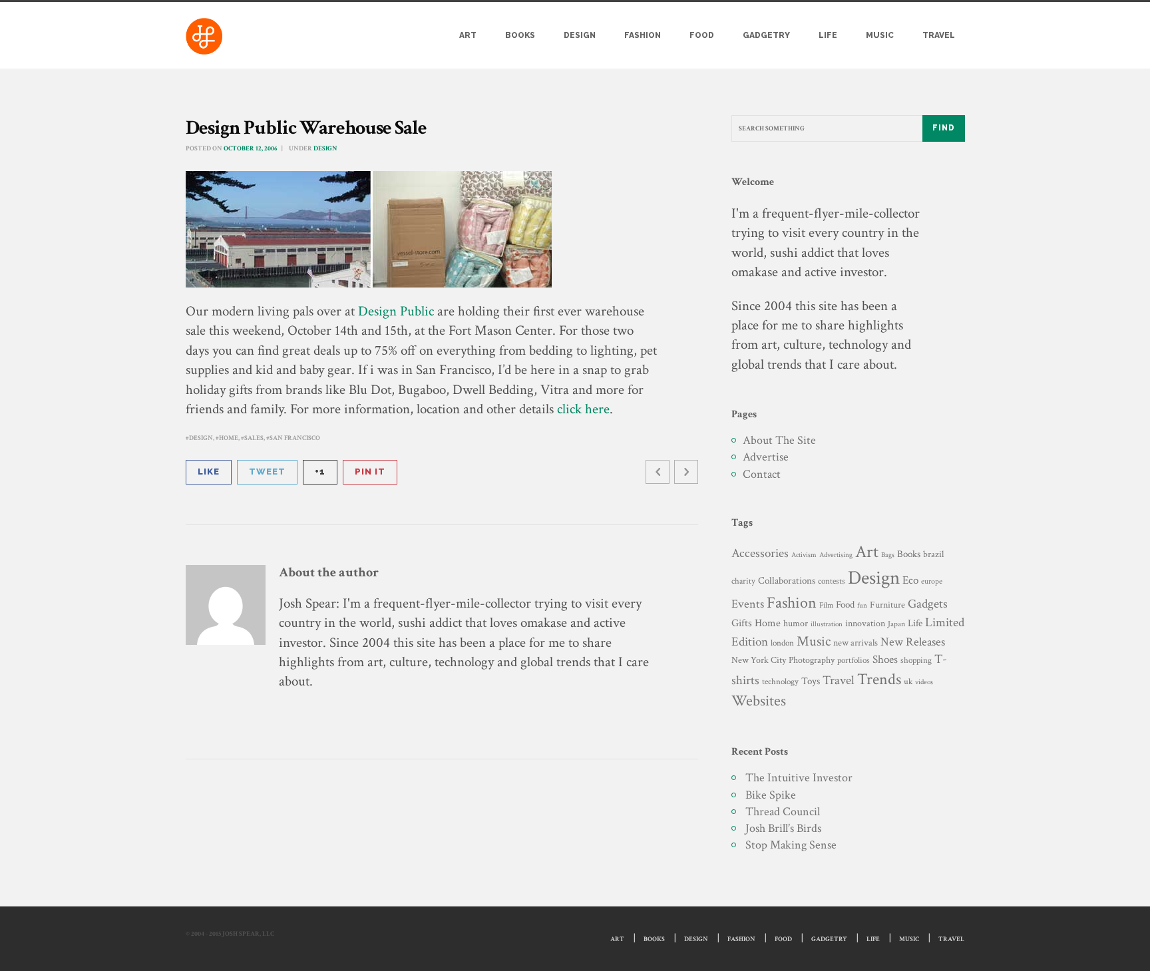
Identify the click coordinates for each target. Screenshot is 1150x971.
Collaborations (786, 580)
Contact (762, 474)
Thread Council (782, 811)
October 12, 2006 (251, 148)
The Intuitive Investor (799, 777)
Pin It (370, 472)
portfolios (853, 660)
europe (931, 581)
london (782, 643)
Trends (879, 679)
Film (826, 605)
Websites (758, 701)
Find (943, 127)
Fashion (642, 35)
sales (254, 438)
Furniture (887, 604)
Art (468, 35)
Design (580, 35)
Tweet (267, 472)
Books (520, 35)
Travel (938, 35)
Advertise (766, 457)
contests (831, 581)
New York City (758, 660)
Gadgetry (766, 35)
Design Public (396, 311)
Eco (910, 580)
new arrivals (855, 643)
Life (828, 35)
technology (780, 681)
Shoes (885, 659)
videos (924, 682)
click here (583, 409)
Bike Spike (770, 795)
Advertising (836, 555)
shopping (916, 660)
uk (908, 681)
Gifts (741, 623)
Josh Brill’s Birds (783, 828)
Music (880, 35)
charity (743, 581)
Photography (812, 660)
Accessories (760, 553)
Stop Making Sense (791, 845)
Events (747, 604)
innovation (865, 623)
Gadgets (928, 604)
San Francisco (295, 438)
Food (701, 35)
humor (795, 624)
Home (228, 438)
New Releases (912, 642)
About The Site (779, 440)
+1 (320, 472)
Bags (887, 555)
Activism (804, 555)
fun (862, 605)
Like (209, 472)
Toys (810, 681)
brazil (933, 554)
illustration (827, 624)
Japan (896, 624)
